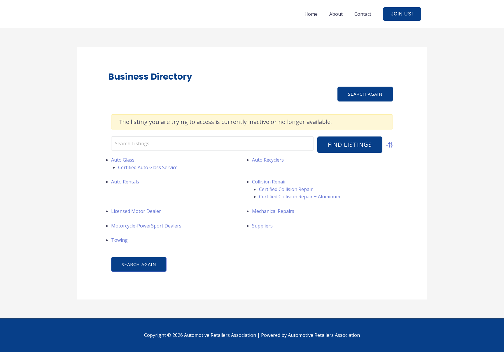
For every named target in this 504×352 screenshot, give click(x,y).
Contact (362, 14)
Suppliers (262, 226)
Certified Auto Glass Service (148, 167)
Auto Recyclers (268, 160)
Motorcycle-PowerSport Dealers (146, 226)
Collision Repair (269, 181)
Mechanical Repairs (273, 211)
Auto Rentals (125, 181)
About (336, 14)
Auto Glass (122, 160)
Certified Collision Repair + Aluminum (299, 196)
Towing (119, 240)
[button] (402, 14)
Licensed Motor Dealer (136, 211)
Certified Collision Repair (286, 189)
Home (311, 14)
